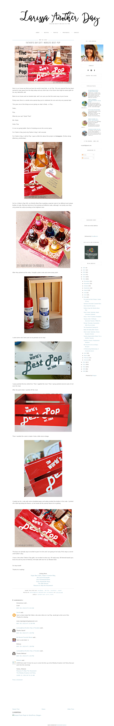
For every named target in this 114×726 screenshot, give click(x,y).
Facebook (40, 590)
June (85, 294)
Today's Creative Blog (48, 575)
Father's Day (41, 594)
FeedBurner (95, 236)
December (87, 281)
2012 (84, 362)
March (86, 355)
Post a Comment (17, 679)
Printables (66, 32)
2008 (84, 371)
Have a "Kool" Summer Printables (92, 316)
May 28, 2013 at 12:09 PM (25, 623)
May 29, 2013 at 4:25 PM (25, 656)
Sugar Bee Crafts (36, 575)
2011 (84, 364)
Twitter (47, 590)
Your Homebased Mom (43, 579)
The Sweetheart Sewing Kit (91, 327)
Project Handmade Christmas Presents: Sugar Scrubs (94, 100)
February (86, 357)
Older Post (71, 709)
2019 (84, 267)
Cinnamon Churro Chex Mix (94, 129)
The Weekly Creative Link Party (26, 673)
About (38, 32)
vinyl (52, 594)
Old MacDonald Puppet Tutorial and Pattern (93, 91)
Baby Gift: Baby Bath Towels (91, 329)
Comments (86, 158)
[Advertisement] (43, 694)
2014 (84, 276)
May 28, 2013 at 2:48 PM (25, 633)
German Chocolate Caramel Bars (92, 303)
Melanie (18, 660)
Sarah (18, 612)
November (87, 283)
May (85, 297)
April (85, 353)
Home (43, 709)
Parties (55, 32)
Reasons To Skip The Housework (26, 671)
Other (60, 590)
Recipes (46, 32)
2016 (84, 272)
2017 (84, 270)
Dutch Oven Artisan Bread (94, 109)
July (85, 292)
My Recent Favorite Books (24, 637)
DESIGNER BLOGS (61, 725)
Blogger (94, 375)
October (86, 286)
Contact (76, 32)
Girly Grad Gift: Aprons (89, 306)
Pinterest (54, 590)
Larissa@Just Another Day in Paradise (28, 628)
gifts (47, 594)
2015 (84, 274)
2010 (84, 366)
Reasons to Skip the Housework (43, 585)
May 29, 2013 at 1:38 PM (25, 646)
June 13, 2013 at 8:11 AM (25, 675)
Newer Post (15, 709)
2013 (84, 279)
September (87, 288)
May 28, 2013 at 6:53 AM (25, 608)
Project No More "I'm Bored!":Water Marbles (93, 119)
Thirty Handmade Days (43, 581)
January (86, 360)
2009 (84, 369)
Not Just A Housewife (43, 577)
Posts (84, 155)
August (86, 290)
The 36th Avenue (43, 583)
